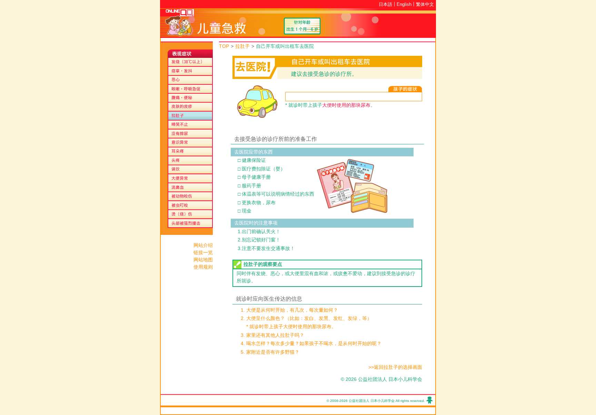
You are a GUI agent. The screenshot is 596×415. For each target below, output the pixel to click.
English (404, 4)
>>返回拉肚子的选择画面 (395, 367)
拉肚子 (242, 46)
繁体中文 (425, 4)
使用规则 (203, 267)
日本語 (385, 4)
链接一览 (203, 252)
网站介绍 (203, 245)
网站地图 (203, 259)
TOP (224, 46)
